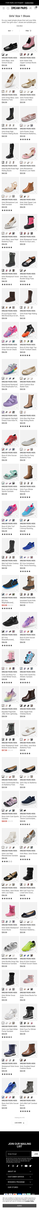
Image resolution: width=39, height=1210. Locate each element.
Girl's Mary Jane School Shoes (8, 62)
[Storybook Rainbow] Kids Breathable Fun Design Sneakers (10, 386)
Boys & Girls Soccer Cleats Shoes (27, 639)
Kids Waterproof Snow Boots (10, 278)
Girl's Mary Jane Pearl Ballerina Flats (10, 240)
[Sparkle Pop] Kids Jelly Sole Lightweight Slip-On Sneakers (10, 713)
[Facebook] (8, 1166)
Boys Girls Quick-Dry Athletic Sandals (27, 676)
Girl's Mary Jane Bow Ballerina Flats (28, 747)
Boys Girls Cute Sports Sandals (10, 817)
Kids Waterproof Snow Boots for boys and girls (28, 240)
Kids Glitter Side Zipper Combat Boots (28, 62)
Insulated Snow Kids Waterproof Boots (28, 602)
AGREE (19, 1206)
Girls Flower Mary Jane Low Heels (26, 99)
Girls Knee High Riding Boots (28, 315)
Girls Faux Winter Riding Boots (26, 490)
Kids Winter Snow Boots (8, 996)
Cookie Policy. (29, 1201)
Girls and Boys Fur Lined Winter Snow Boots (9, 676)
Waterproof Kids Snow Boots (10, 1067)
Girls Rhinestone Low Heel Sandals (10, 203)
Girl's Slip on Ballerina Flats (28, 784)
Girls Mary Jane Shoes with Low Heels (10, 892)
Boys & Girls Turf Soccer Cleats (8, 527)
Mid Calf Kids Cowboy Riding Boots (10, 564)
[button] (4, 8)
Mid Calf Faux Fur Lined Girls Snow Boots (27, 892)
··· (13, 91)
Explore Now (29, 3)
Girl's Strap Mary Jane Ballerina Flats (10, 99)
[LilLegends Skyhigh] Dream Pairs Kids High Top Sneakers (10, 419)
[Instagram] (13, 1166)
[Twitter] (30, 1166)
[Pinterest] (21, 1166)
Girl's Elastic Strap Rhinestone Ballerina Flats (28, 133)
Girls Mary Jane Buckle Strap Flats (27, 278)
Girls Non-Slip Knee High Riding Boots (27, 419)
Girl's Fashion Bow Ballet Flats (27, 386)
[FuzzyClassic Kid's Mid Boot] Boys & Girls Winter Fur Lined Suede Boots (10, 315)
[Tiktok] (17, 1166)
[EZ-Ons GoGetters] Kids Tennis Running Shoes (28, 564)
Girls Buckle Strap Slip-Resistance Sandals (10, 963)
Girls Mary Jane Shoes (28, 854)
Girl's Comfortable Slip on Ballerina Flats (10, 784)
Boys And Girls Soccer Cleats (10, 1104)
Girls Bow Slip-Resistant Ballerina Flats (27, 929)
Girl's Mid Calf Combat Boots (28, 1104)
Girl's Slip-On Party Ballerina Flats (27, 456)
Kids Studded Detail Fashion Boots (27, 1067)
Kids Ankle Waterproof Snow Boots (10, 929)
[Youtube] (26, 1166)
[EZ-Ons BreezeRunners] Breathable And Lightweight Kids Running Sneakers (9, 639)
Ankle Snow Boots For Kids (28, 996)
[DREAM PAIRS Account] (30, 8)
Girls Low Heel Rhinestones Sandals (10, 855)
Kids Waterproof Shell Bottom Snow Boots (10, 747)
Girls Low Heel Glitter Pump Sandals (10, 1030)
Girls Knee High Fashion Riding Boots (10, 133)
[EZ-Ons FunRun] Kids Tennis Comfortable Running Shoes (28, 817)
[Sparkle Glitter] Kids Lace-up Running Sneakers (27, 527)
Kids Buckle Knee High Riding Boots (10, 170)
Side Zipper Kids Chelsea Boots (26, 713)
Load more (18, 1123)
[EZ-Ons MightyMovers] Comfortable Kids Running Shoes (8, 602)
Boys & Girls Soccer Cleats (9, 456)
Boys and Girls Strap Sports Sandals (9, 490)
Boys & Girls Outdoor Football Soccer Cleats (28, 963)
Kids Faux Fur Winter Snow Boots (28, 1030)
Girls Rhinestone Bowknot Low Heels (27, 170)
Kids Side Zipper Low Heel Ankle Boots (28, 203)
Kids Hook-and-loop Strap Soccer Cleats (9, 348)
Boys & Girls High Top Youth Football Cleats (28, 348)
